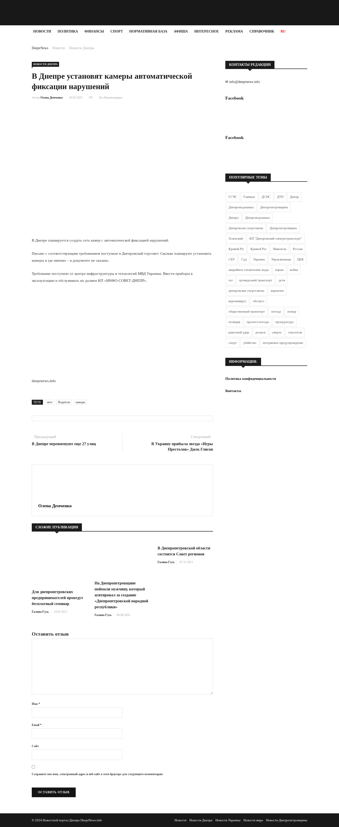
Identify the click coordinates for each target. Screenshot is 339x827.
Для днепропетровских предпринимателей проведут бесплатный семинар (57, 598)
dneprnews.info (44, 381)
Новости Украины (227, 820)
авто (49, 402)
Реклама (234, 31)
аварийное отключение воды (249, 270)
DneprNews (40, 48)
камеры (80, 402)
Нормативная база (148, 31)
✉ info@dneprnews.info (242, 82)
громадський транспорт (255, 280)
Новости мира (253, 820)
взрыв (279, 270)
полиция (234, 322)
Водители (64, 402)
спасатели (295, 332)
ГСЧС (233, 197)
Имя (36, 704)
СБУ (232, 259)
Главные (249, 197)
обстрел (258, 301)
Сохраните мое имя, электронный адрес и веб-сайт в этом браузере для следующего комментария (97, 774)
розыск (261, 332)
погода (276, 311)
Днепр (294, 197)
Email (36, 725)
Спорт (116, 31)
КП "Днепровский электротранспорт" (275, 238)
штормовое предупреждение (283, 343)
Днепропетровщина (274, 207)
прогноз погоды (258, 322)
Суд (244, 259)
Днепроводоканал (241, 207)
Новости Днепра (81, 48)
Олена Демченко (51, 97)
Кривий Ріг (236, 249)
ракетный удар (239, 332)
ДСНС (266, 197)
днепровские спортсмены (246, 290)
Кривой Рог (258, 249)
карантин (277, 290)
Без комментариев (110, 97)
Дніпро (234, 217)
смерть (277, 332)
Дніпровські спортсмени (246, 228)
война (294, 270)
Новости (42, 31)
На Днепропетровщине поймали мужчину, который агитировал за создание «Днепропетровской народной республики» (121, 595)
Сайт (35, 746)
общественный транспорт (247, 311)
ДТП (280, 197)
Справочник (261, 31)
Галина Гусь (40, 611)
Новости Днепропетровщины (286, 820)
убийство (249, 343)
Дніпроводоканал (257, 217)
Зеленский (236, 238)
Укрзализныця (281, 259)
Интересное (206, 31)
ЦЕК (300, 259)
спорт (233, 343)
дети (282, 280)
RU (283, 31)
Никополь (279, 249)
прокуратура (284, 322)
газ (231, 280)
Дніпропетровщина (283, 228)
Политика (68, 31)
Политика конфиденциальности (250, 379)
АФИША (181, 31)
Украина (259, 259)
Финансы (94, 31)
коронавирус (237, 301)
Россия (298, 249)
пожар (291, 311)
